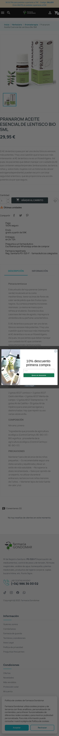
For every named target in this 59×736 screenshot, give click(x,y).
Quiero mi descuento (39, 375)
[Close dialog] (55, 351)
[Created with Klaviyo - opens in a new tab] (29, 386)
